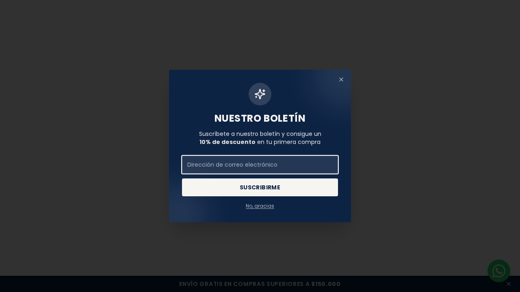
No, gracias (260, 206)
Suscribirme (260, 187)
